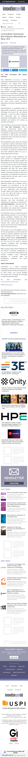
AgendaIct (14, 675)
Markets (4, 17)
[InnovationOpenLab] (14, 8)
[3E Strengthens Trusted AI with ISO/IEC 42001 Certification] (14, 365)
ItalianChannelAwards (19, 672)
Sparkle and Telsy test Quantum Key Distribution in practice (16, 528)
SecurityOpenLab (10, 669)
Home (3, 14)
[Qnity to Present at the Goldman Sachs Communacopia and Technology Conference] (14, 381)
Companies (11, 14)
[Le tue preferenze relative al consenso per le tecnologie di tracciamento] (20, 755)
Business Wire (5, 42)
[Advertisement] (14, 642)
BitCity (5, 666)
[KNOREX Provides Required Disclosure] (14, 332)
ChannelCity (21, 1)
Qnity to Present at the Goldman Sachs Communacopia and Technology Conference (14, 389)
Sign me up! (14, 657)
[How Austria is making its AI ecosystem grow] (3, 518)
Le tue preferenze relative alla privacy (15, 752)
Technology (5, 20)
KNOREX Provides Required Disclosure (14, 339)
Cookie (11, 743)
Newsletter (14, 20)
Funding (18, 14)
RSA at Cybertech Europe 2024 (17, 492)
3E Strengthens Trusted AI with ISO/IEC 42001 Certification (11, 373)
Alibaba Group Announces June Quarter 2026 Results (17, 578)
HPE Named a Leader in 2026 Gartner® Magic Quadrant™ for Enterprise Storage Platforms (12, 424)
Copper (23, 151)
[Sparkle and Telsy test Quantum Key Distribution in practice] (3, 530)
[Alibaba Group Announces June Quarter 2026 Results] (3, 581)
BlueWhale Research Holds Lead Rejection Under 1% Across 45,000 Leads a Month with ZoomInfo (12, 441)
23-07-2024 (13, 42)
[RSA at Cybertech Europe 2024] (3, 496)
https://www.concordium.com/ (9, 281)
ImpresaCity (21, 666)
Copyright (10, 689)
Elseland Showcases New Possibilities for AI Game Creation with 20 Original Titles (13, 406)
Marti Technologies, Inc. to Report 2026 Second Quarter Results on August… (16, 591)
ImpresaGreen (7, 672)
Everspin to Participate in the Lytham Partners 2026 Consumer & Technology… (16, 565)
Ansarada (3, 252)
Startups (18, 17)
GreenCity (20, 669)
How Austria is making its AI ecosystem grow (16, 516)
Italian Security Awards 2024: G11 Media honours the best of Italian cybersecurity (16, 504)
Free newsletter (5, 295)
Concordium (16, 80)
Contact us (18, 689)
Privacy (17, 743)
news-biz (10, 27)
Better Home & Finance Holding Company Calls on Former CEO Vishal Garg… (17, 605)
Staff (21, 686)
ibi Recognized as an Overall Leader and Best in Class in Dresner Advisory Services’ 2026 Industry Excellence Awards (13, 355)
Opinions (11, 17)
